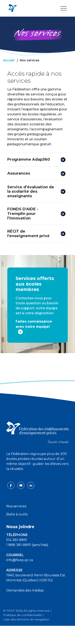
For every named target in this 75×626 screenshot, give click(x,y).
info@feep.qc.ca (19, 560)
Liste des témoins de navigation (26, 619)
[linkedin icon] (30, 485)
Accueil (8, 60)
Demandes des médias (25, 590)
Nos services (16, 506)
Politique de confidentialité (22, 615)
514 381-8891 (16, 540)
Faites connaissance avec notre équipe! (34, 324)
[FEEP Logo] (12, 8)
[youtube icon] (21, 485)
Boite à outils (17, 514)
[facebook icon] (11, 485)
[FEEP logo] (37, 432)
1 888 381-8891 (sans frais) (27, 545)
